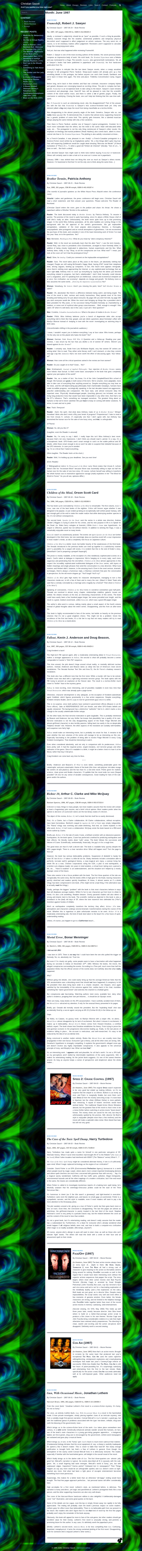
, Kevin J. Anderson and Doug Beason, (78, 637)
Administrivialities (83, 1548)
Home (62, 5)
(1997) (93, 1079)
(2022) (30, 84)
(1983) (32, 45)
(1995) (33, 98)
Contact (105, 5)
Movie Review (78, 1076)
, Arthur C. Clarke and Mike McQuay (78, 793)
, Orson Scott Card (72, 492)
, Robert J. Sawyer (66, 23)
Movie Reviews (30, 24)
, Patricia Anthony (69, 178)
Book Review (52, 20)
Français (113, 5)
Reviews (83, 5)
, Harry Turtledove (80, 1139)
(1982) (30, 88)
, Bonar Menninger (67, 937)
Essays (75, 5)
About (68, 5)
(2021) (32, 79)
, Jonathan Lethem (77, 1393)
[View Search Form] (120, 5)
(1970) (33, 56)
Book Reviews (29, 22)
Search (97, 5)
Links (91, 5)
